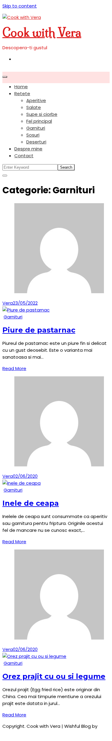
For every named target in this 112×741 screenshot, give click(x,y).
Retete (22, 93)
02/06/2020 (25, 476)
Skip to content (19, 6)
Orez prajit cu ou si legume (53, 676)
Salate (33, 107)
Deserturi (36, 142)
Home (21, 86)
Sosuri (32, 135)
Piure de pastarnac (38, 330)
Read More (14, 368)
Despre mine (28, 149)
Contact (23, 155)
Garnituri (35, 128)
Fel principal (39, 121)
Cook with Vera (41, 32)
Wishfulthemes (19, 733)
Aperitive (36, 100)
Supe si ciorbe (41, 114)
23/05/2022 (25, 303)
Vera (7, 303)
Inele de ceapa (30, 503)
